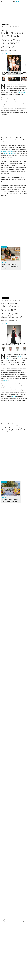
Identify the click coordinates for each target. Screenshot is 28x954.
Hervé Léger (21, 92)
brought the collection (7, 151)
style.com (5, 380)
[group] (4, 79)
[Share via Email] (10, 53)
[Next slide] (25, 65)
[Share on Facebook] (2, 53)
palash (14, 396)
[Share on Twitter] (6, 53)
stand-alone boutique (9, 153)
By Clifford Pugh (4, 50)
